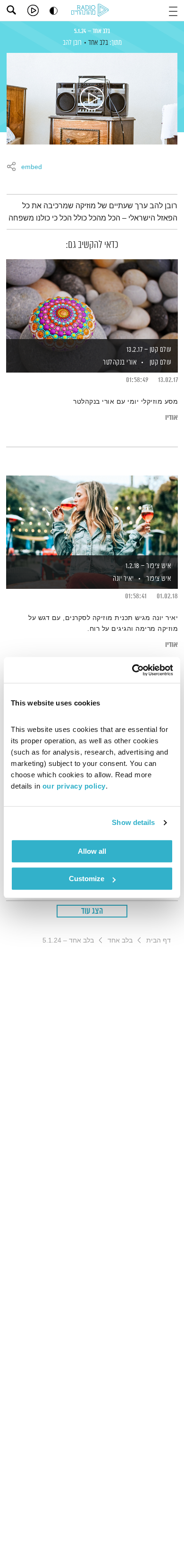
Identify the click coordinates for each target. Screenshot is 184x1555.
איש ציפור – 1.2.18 (148, 566)
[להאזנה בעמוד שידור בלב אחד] (92, 98)
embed (31, 167)
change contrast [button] (54, 11)
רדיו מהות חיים (91, 11)
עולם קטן (161, 362)
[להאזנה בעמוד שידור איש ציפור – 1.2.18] (92, 516)
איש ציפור (159, 579)
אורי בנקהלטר (119, 362)
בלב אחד (98, 43)
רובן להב (72, 43)
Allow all (92, 851)
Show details (133, 822)
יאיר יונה (122, 579)
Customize (86, 879)
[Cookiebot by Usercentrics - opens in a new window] (132, 670)
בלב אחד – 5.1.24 (92, 31)
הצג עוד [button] (92, 911)
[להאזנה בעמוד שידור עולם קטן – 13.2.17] (92, 299)
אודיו (171, 417)
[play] (33, 10)
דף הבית (158, 940)
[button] (173, 10)
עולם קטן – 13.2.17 (149, 350)
